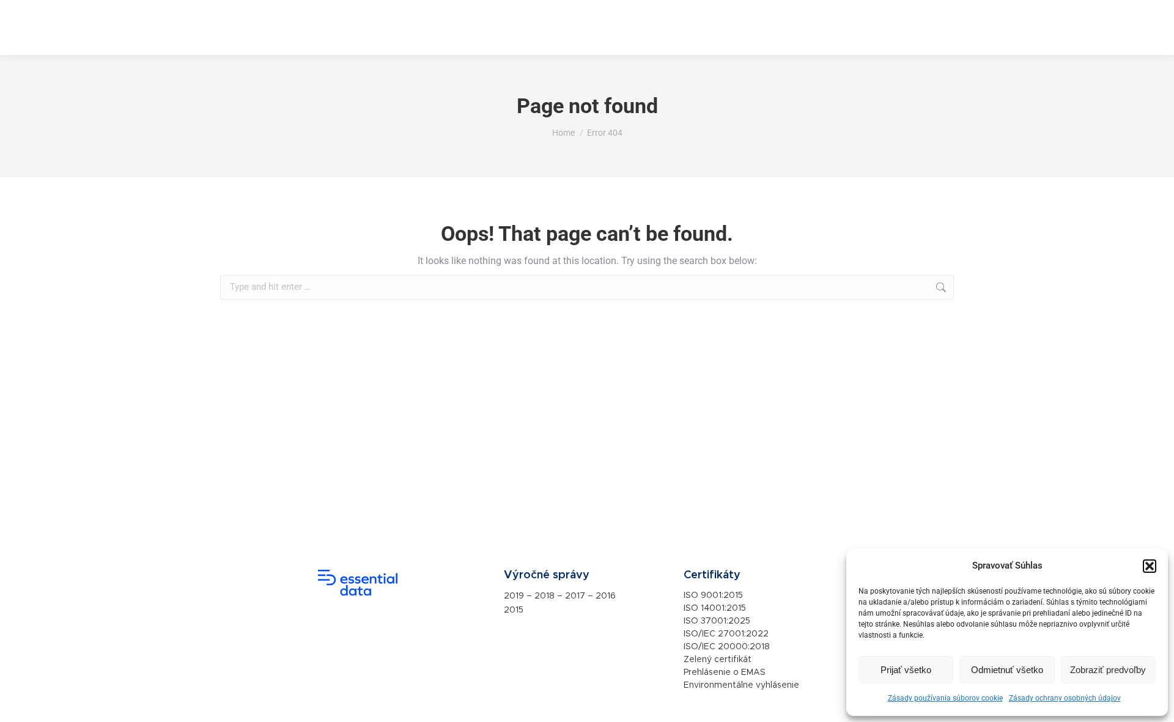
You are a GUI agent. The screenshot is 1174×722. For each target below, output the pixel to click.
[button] (1149, 566)
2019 (514, 596)
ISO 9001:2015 (713, 595)
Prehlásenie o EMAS (725, 672)
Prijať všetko (905, 670)
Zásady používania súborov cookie (945, 698)
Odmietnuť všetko (1007, 670)
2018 (544, 596)
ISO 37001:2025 (717, 621)
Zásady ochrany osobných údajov (1065, 698)
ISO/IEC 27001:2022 (726, 634)
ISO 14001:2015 (715, 608)
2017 (575, 596)
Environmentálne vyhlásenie (741, 685)
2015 (513, 610)
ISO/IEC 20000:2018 (727, 647)
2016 (606, 596)
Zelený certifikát (717, 659)
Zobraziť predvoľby (1108, 670)
